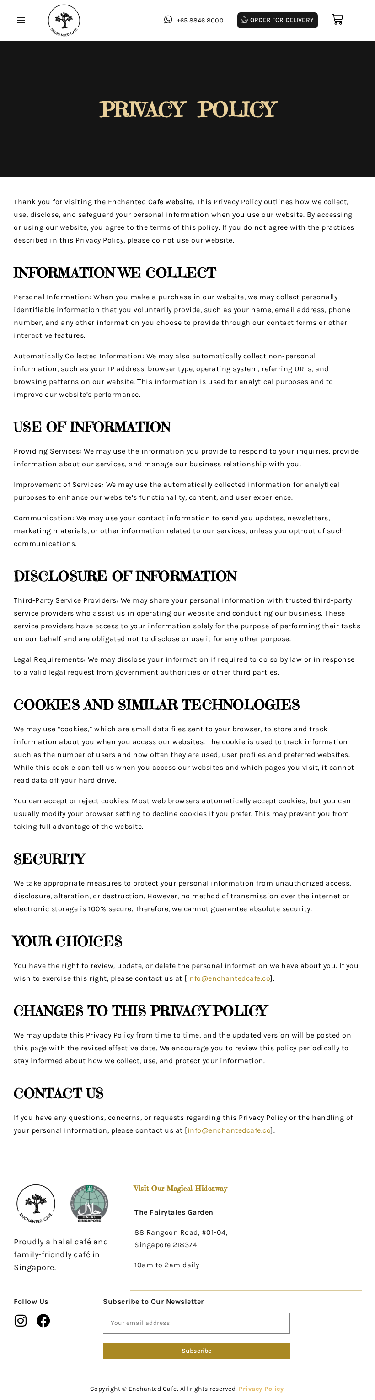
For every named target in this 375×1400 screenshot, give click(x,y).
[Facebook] (44, 1321)
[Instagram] (20, 1321)
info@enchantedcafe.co (229, 978)
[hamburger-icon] (19, 20)
